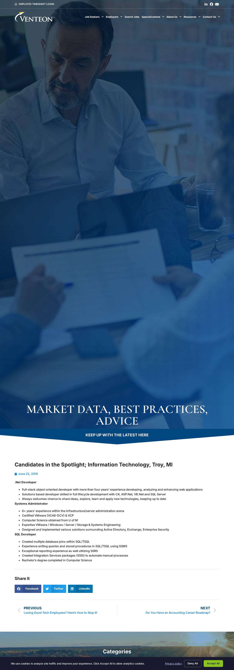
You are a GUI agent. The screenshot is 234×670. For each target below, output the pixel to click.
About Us (175, 17)
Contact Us (212, 17)
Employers (115, 17)
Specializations (153, 17)
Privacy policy (173, 663)
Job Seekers (95, 17)
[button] (28, 589)
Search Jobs (133, 17)
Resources (193, 17)
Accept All (213, 663)
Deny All (193, 663)
